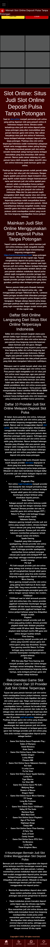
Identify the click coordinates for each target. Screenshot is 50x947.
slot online (15, 119)
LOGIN (36, 16)
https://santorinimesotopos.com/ (18, 255)
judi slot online (27, 717)
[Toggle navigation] (4, 4)
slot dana (29, 463)
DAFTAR (13, 16)
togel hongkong (25, 484)
